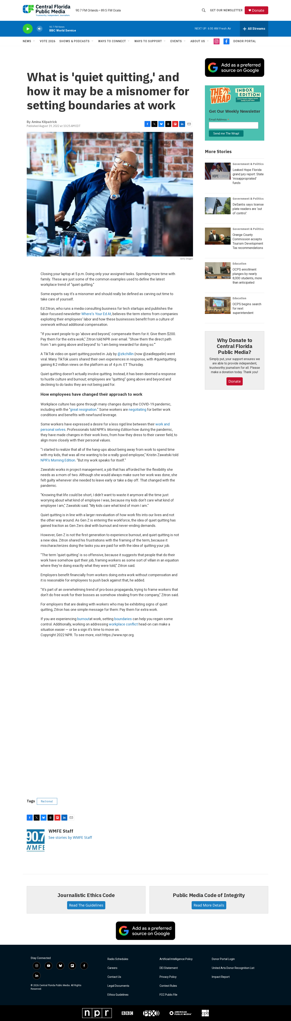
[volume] (39, 28)
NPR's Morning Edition (58, 460)
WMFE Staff (60, 831)
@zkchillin (126, 354)
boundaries (123, 619)
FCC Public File (168, 994)
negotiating (137, 409)
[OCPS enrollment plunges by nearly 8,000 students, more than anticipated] (218, 270)
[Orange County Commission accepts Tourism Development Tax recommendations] (218, 236)
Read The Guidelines (86, 905)
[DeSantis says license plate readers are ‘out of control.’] (218, 205)
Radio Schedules (117, 959)
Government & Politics (248, 164)
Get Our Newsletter (226, 10)
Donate (258, 10)
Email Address (219, 119)
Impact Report (221, 976)
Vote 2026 (47, 41)
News (27, 41)
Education (239, 263)
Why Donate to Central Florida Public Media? (234, 346)
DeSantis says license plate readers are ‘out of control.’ (248, 209)
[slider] (46, 29)
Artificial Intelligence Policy (176, 959)
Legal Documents (118, 985)
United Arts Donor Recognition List (233, 968)
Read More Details (209, 905)
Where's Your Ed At (96, 314)
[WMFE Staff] (36, 840)
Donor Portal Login (223, 959)
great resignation (83, 409)
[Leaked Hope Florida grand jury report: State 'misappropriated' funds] (218, 171)
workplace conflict (123, 624)
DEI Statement (169, 968)
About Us (197, 41)
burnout (83, 619)
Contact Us (114, 976)
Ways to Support (148, 41)
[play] (28, 29)
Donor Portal (244, 41)
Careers (112, 968)
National (47, 801)
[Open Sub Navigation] (34, 41)
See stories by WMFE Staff (70, 837)
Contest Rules (168, 985)
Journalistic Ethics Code (86, 895)
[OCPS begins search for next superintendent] (218, 305)
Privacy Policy (168, 976)
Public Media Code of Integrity (209, 895)
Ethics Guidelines (117, 994)
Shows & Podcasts (74, 41)
